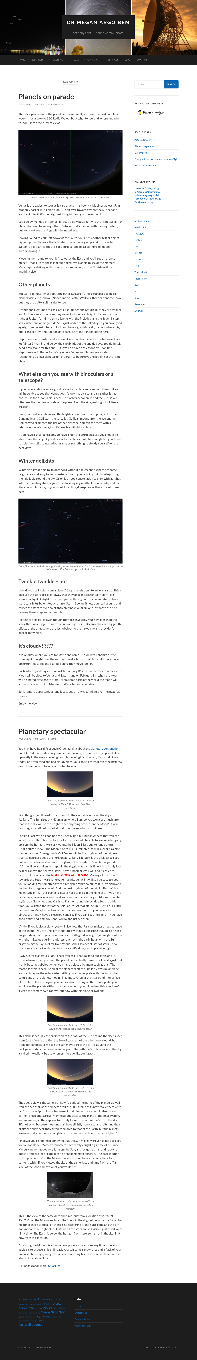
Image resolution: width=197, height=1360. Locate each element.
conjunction (38, 1304)
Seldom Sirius (142, 220)
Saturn (45, 1312)
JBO (137, 246)
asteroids (36, 1299)
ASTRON (139, 259)
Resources (140, 304)
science (58, 1312)
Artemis (26, 1300)
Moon (55, 1308)
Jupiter (23, 1307)
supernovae (56, 1317)
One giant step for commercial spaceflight (156, 159)
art (20, 1299)
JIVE (137, 265)
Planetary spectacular (52, 731)
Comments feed (82, 1319)
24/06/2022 (24, 739)
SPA (137, 297)
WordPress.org (82, 1325)
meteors (47, 1307)
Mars (31, 1307)
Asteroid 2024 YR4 (145, 139)
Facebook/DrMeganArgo (148, 198)
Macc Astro (141, 278)
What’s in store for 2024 (147, 165)
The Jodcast (141, 272)
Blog (128, 60)
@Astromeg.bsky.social (147, 195)
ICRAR (138, 252)
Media (75, 60)
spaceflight (37, 1317)
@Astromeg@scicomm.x (147, 191)
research (28, 1313)
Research (37, 60)
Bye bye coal (141, 152)
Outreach (93, 60)
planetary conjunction (105, 748)
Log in (77, 1306)
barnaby (21, 1304)
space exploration (25, 1317)
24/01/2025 (24, 104)
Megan (39, 104)
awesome (57, 1300)
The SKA (139, 233)
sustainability (23, 1321)
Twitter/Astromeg (144, 202)
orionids (62, 1308)
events (56, 1303)
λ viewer (139, 310)
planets (21, 1313)
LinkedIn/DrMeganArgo (147, 188)
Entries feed (80, 1312)
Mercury (39, 1308)
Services (113, 60)
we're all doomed (31, 1324)
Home (21, 60)
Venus (41, 1320)
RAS (137, 285)
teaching (33, 1321)
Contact (142, 60)
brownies (29, 1304)
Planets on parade (46, 96)
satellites (36, 1313)
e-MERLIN (140, 227)
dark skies (47, 1304)
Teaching (57, 60)
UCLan (138, 240)
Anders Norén (162, 1347)
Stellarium (53, 1266)
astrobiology (47, 1300)
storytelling (46, 1317)
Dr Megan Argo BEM (98, 22)
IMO (137, 291)
